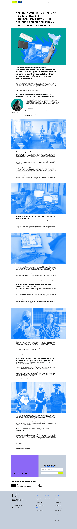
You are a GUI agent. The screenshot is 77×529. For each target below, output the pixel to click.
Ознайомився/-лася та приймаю (49, 466)
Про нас (56, 496)
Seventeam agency (61, 525)
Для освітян (47, 496)
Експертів (56, 514)
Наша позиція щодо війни (58, 499)
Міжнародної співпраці (39, 502)
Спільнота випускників (58, 502)
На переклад (38, 499)
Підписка (60, 473)
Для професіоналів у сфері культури (49, 498)
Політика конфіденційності (17, 525)
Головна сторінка (15, 6)
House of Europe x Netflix (39, 511)
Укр (66, 2)
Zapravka (37, 513)
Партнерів (56, 513)
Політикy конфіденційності (48, 466)
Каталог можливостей (41, 2)
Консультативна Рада (58, 505)
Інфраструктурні (38, 498)
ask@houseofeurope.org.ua (17, 505)
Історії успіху (22, 6)
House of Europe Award (58, 510)
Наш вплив (56, 498)
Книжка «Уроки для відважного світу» (59, 508)
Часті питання (57, 520)
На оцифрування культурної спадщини (40, 505)
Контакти (56, 521)
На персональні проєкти (39, 496)
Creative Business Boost (39, 510)
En (64, 2)
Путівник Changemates (58, 506)
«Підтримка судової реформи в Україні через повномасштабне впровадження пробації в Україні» (37, 80)
